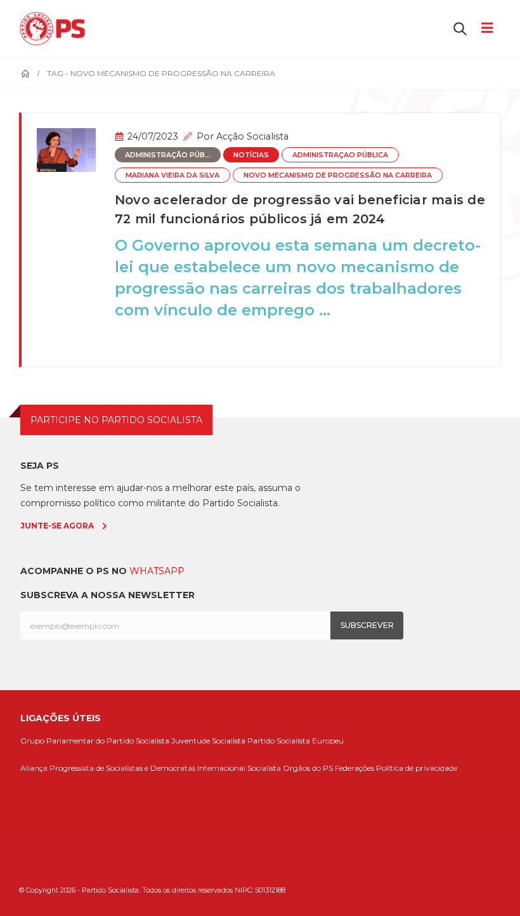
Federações (354, 768)
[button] (460, 28)
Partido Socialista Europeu (295, 740)
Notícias (251, 155)
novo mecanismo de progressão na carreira (338, 175)
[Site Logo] (55, 28)
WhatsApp (157, 571)
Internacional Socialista (239, 768)
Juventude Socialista (208, 740)
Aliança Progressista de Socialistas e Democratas (107, 768)
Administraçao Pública (340, 155)
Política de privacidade (416, 768)
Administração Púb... (168, 155)
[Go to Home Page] (25, 73)
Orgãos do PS (308, 768)
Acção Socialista (252, 136)
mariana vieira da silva (172, 175)
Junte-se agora (57, 525)
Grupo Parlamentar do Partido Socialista (94, 740)
